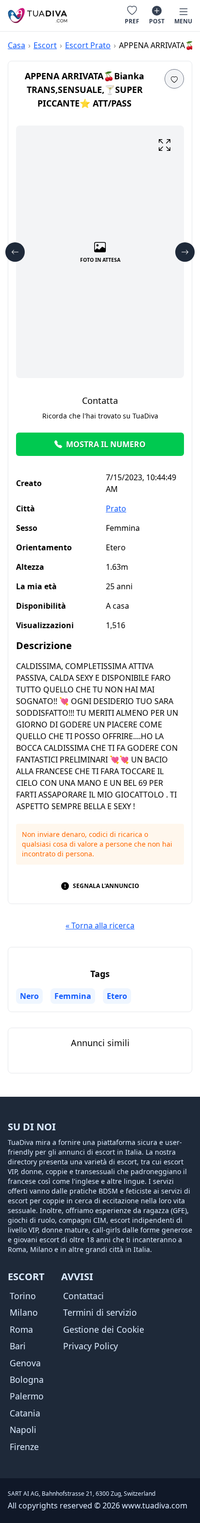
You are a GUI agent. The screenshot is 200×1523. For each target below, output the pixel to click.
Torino (23, 1296)
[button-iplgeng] (185, 252)
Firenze (24, 1446)
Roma (21, 1329)
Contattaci (83, 1296)
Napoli (23, 1429)
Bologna (27, 1379)
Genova (25, 1363)
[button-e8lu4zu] (164, 145)
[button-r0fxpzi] (15, 252)
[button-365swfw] (174, 79)
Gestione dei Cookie (103, 1329)
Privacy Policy (90, 1346)
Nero (29, 996)
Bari (18, 1346)
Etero (117, 996)
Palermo (27, 1396)
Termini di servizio (100, 1312)
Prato (116, 508)
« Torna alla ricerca (100, 925)
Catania (25, 1413)
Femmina (72, 996)
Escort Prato (88, 45)
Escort (45, 45)
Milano (24, 1312)
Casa (16, 45)
